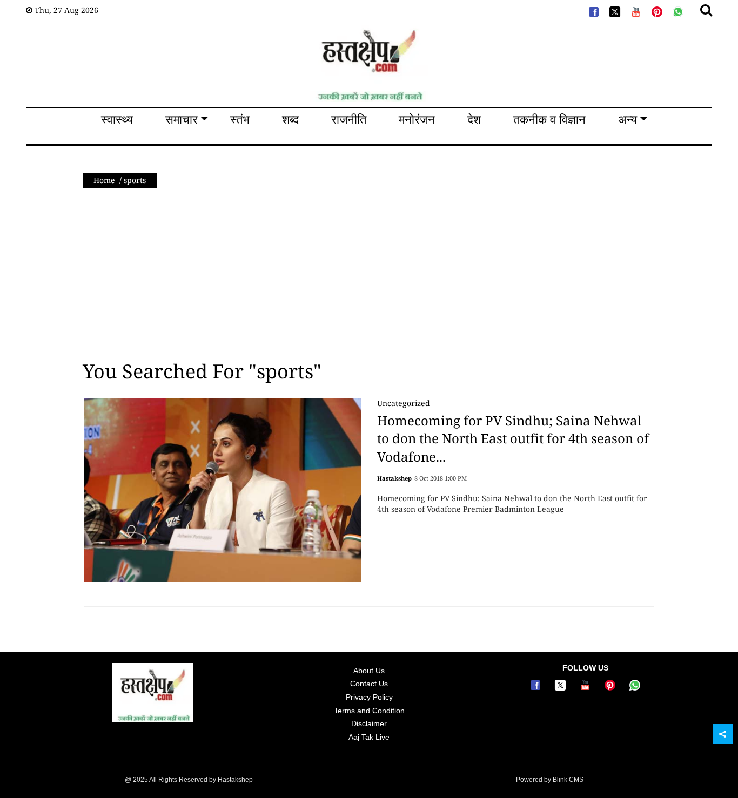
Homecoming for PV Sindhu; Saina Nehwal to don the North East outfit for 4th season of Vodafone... (513, 438)
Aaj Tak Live (369, 737)
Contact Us (369, 683)
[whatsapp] (677, 10)
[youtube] (634, 10)
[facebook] (592, 10)
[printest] (655, 10)
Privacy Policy (369, 697)
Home (104, 180)
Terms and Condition (369, 710)
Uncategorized (403, 403)
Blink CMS (568, 779)
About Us (369, 670)
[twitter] (613, 10)
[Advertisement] (369, 274)
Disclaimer (369, 723)
